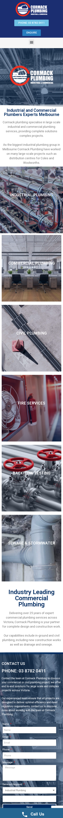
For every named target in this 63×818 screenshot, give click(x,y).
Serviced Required (13, 784)
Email (6, 736)
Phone (6, 749)
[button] (31, 42)
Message (8, 762)
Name (6, 724)
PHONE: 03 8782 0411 (24, 670)
